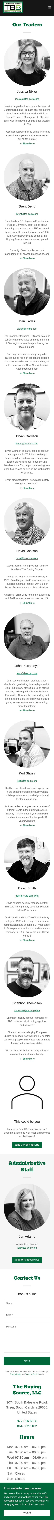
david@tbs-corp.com (27, 558)
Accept (27, 1513)
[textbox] (27, 1303)
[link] (12, 7)
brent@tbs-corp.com (27, 214)
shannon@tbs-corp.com (27, 1010)
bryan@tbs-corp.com (27, 443)
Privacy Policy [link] (15, 1374)
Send (27, 1361)
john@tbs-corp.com (27, 673)
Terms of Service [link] (32, 1374)
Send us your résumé (27, 1145)
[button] (50, 7)
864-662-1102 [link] (27, 1426)
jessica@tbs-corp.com (27, 99)
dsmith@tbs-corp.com (27, 895)
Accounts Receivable (27, 1260)
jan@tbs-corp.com (27, 1247)
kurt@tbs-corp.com (27, 781)
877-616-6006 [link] (27, 1421)
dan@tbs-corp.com (27, 328)
